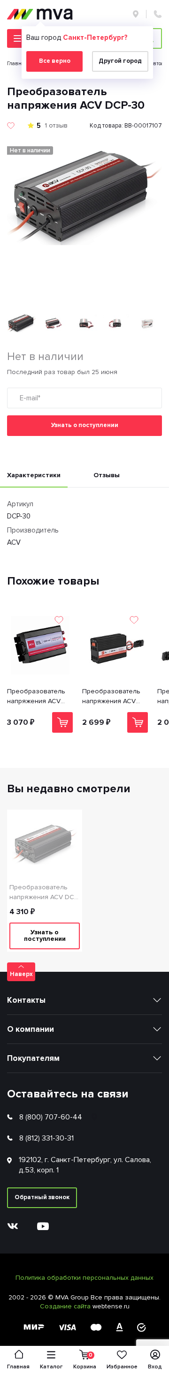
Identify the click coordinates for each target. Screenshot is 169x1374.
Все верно (54, 61)
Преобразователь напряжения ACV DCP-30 (44, 892)
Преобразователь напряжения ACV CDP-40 (36, 696)
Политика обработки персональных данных (84, 1278)
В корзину (62, 722)
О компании (30, 1029)
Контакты (26, 1000)
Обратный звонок (42, 1197)
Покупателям (33, 1058)
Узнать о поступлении (84, 425)
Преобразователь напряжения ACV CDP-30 (111, 696)
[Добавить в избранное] (11, 125)
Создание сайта (66, 1306)
